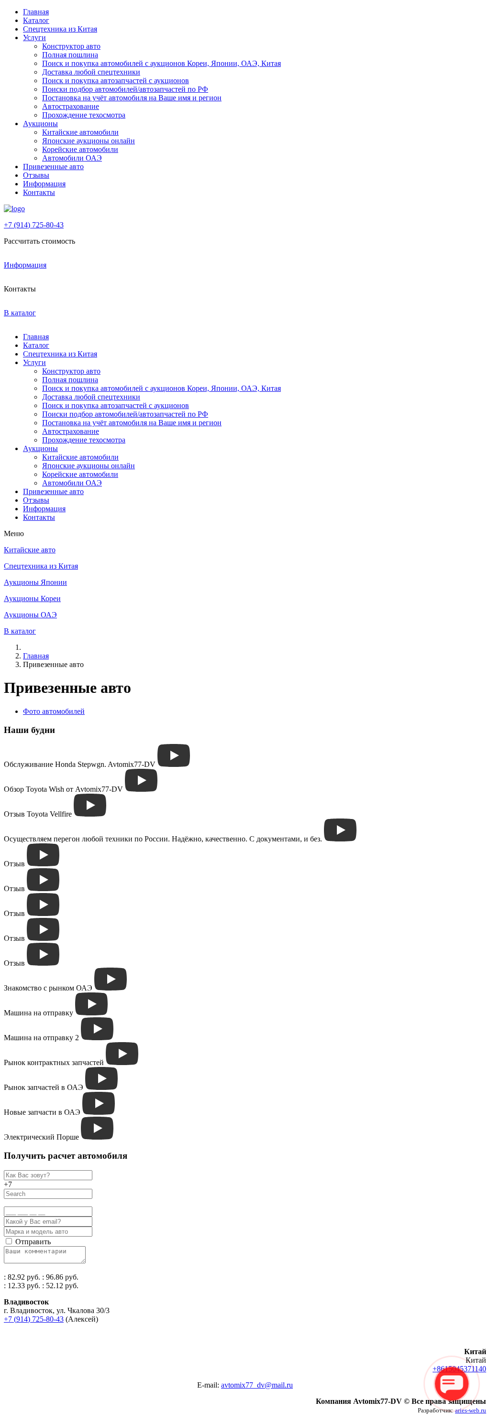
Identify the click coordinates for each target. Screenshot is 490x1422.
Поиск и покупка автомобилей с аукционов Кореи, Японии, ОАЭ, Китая (161, 63)
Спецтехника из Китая (60, 29)
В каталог (20, 313)
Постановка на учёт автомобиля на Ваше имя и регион (132, 98)
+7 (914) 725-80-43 (34, 225)
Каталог (36, 20)
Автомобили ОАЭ (72, 158)
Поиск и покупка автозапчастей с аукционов (115, 80)
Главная (36, 12)
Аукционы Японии (35, 582)
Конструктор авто (71, 46)
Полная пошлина (70, 55)
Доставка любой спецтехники (91, 72)
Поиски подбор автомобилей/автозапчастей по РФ (125, 89)
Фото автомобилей (54, 711)
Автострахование (70, 106)
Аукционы (40, 123)
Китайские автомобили (80, 132)
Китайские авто (30, 550)
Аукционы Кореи (32, 598)
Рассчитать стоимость (39, 241)
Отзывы (36, 175)
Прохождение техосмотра (83, 115)
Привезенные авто (53, 166)
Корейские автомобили (80, 149)
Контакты (39, 192)
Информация (44, 184)
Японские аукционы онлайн (88, 141)
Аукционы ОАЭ (30, 615)
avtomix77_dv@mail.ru (257, 1385)
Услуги (34, 37)
